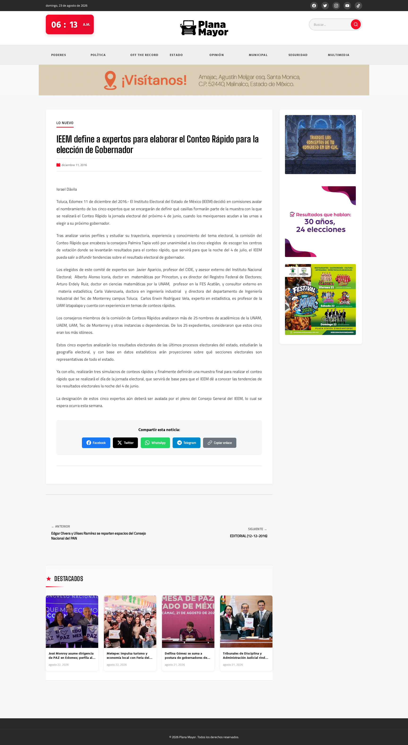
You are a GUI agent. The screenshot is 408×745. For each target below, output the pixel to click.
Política (98, 54)
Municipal (258, 54)
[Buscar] (356, 24)
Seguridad (298, 54)
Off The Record (144, 54)
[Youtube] (347, 5)
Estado (176, 54)
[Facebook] (314, 5)
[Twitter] (325, 5)
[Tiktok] (358, 5)
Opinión (216, 54)
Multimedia (338, 54)
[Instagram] (336, 5)
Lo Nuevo (65, 123)
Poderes (58, 54)
